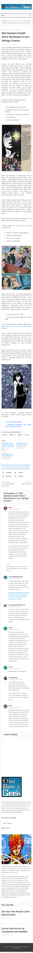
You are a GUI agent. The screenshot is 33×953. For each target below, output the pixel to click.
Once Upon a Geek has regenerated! (8, 485)
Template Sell (16, 948)
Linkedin (20, 476)
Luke (9, 507)
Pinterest (9, 476)
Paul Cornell (12, 468)
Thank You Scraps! (26, 483)
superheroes (16, 29)
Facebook (9, 472)
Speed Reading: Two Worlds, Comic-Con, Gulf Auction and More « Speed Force (16, 568)
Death (7, 466)
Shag (15, 44)
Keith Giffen (12, 466)
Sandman (19, 468)
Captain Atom (15, 465)
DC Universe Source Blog (14, 422)
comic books (6, 29)
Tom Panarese (12, 677)
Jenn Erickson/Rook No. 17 (16, 605)
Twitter (20, 472)
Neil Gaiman (5, 468)
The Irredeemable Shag (15, 576)
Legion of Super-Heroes (22, 466)
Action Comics (7, 465)
